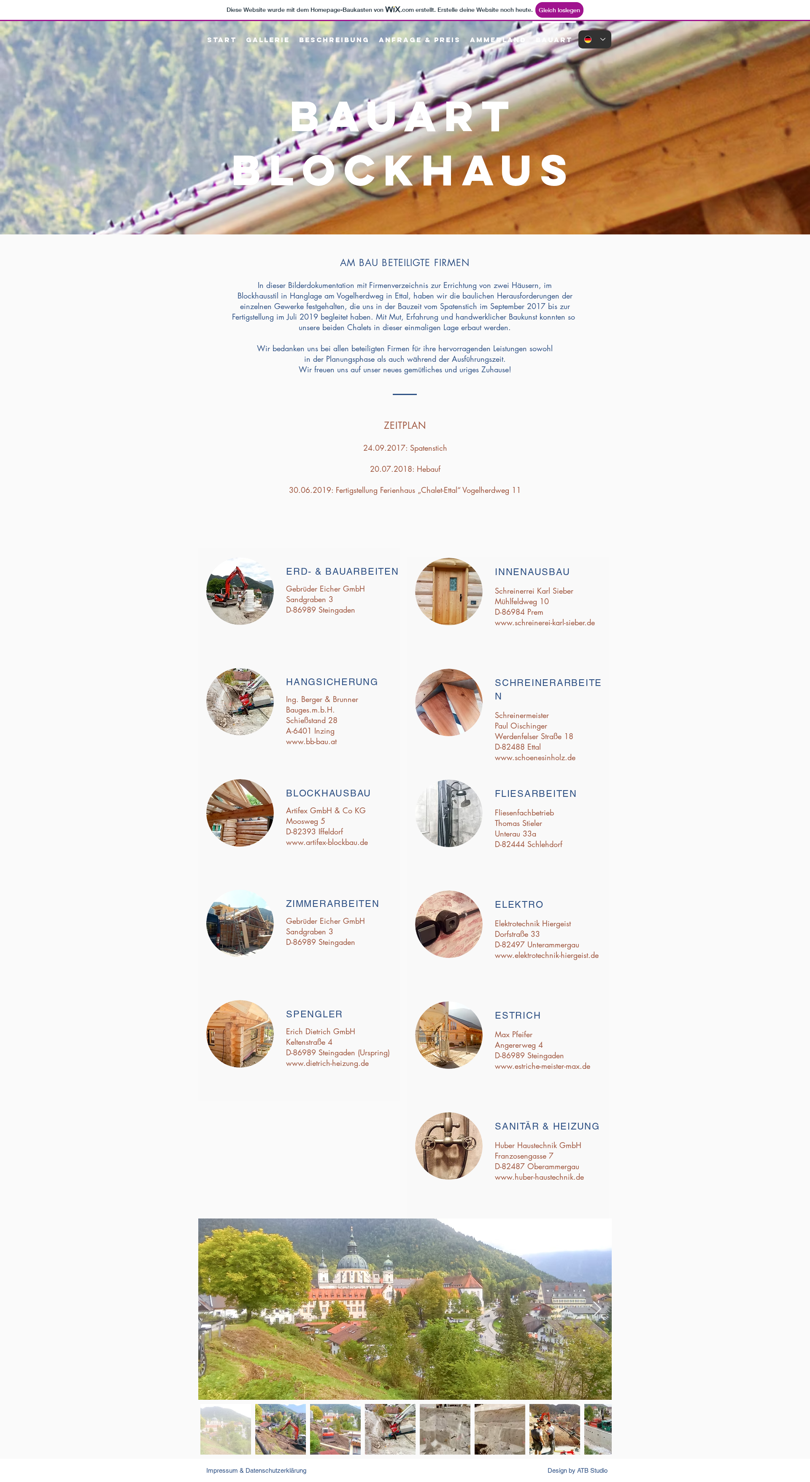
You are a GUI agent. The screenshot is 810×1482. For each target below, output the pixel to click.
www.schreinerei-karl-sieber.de (545, 622)
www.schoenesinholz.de (535, 757)
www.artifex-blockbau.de (327, 842)
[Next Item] (597, 1309)
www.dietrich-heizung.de (327, 1063)
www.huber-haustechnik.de (539, 1177)
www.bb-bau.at (311, 741)
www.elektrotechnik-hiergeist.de (547, 955)
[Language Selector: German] (594, 39)
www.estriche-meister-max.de (542, 1066)
